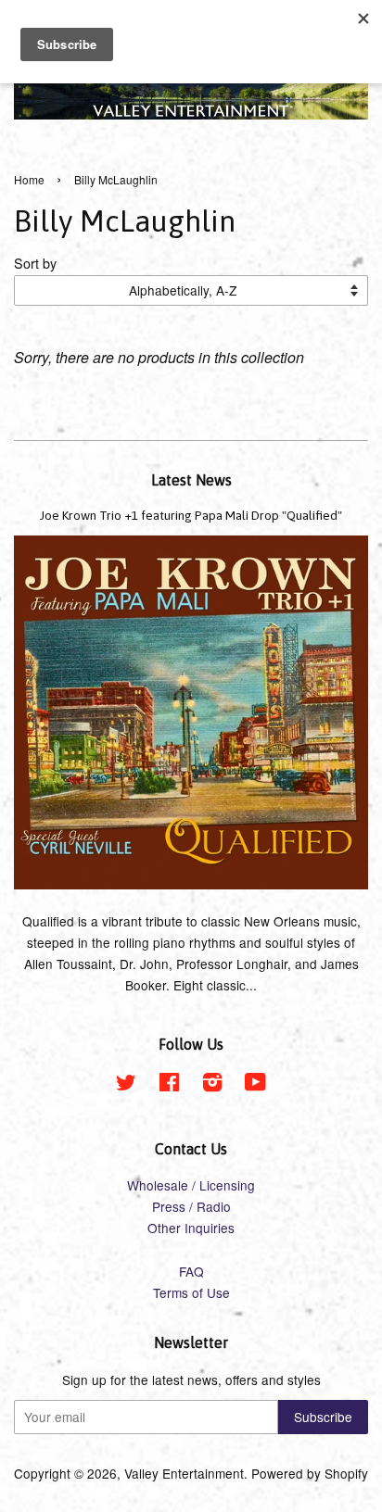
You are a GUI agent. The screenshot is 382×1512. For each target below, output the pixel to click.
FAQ (191, 1271)
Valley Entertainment (184, 1473)
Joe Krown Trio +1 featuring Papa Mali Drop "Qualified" (191, 515)
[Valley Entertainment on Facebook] (169, 1085)
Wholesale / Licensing (191, 1185)
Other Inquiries (191, 1227)
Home (29, 179)
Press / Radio (191, 1206)
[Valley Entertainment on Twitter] (126, 1085)
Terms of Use (191, 1292)
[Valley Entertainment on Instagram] (212, 1085)
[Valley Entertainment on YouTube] (255, 1085)
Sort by (35, 262)
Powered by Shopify (309, 1473)
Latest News (191, 480)
